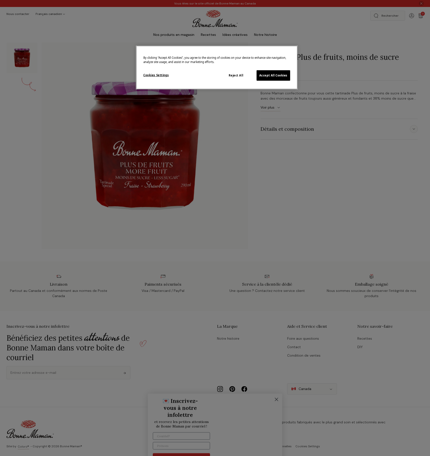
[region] (217, 67)
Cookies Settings (156, 75)
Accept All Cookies (273, 75)
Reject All (236, 75)
